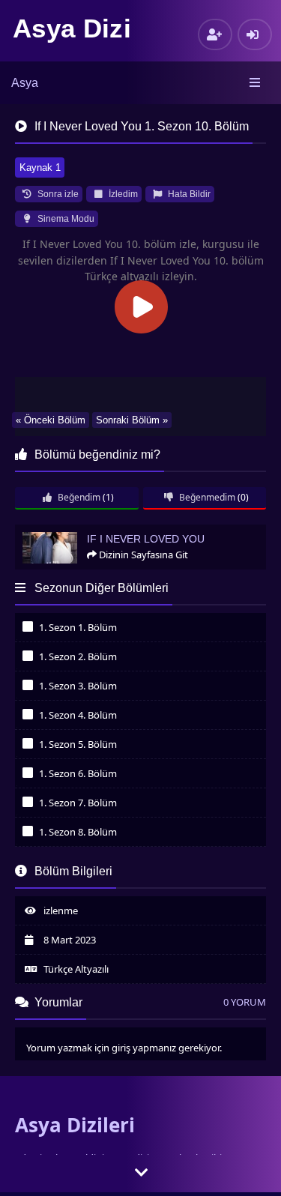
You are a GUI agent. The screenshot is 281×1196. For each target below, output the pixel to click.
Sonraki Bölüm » (132, 420)
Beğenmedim (206, 497)
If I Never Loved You (64, 531)
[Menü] (256, 83)
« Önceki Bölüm (50, 420)
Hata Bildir (188, 194)
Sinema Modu (64, 219)
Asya (24, 82)
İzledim (122, 194)
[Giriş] (255, 34)
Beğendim (77, 497)
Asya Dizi (72, 28)
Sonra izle (57, 194)
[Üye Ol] (215, 34)
